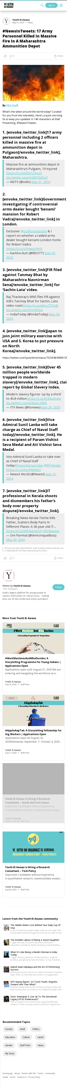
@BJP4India (52, 465)
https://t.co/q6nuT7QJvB (40, 305)
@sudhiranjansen (34, 231)
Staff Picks (25, 1045)
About (17, 1073)
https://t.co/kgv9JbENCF (23, 470)
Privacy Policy (34, 1077)
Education (10, 1037)
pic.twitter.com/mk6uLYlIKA (26, 403)
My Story (9, 1053)
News (41, 1045)
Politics (36, 1029)
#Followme (51, 531)
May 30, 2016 (50, 407)
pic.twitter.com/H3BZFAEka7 (27, 177)
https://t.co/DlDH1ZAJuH (24, 173)
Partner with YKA (29, 1073)
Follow (58, 587)
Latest (40, 1037)
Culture (26, 1037)
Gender (8, 1045)
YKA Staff (12, 105)
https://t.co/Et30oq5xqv (44, 398)
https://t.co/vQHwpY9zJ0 (24, 249)
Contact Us (22, 1077)
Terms (13, 1077)
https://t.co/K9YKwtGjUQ (24, 531)
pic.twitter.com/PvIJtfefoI (24, 310)
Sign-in (51, 5)
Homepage (8, 1073)
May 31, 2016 (40, 182)
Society (8, 1029)
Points (41, 1073)
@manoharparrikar (28, 465)
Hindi (22, 1029)
